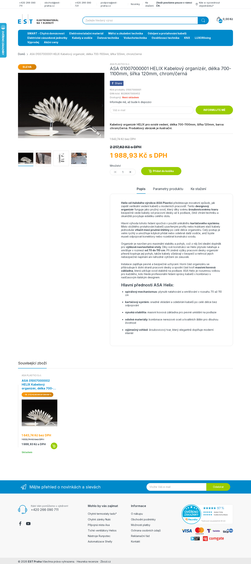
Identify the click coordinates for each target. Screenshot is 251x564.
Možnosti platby (140, 524)
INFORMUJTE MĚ (214, 109)
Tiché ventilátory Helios (102, 530)
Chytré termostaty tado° (102, 513)
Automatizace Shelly (100, 541)
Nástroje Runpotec (99, 536)
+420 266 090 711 (44, 510)
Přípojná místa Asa (99, 524)
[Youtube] (28, 524)
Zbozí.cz (105, 561)
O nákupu (137, 513)
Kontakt (135, 541)
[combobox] (145, 20)
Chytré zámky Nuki (99, 519)
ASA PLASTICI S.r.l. (120, 64)
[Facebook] (20, 524)
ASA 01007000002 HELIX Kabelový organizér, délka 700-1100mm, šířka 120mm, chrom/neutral (38, 384)
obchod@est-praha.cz (52, 4)
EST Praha (35, 561)
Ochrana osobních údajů (146, 530)
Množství (115, 165)
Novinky (135, 4)
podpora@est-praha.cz (109, 4)
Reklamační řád (140, 536)
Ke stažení (149, 4)
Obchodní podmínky (143, 519)
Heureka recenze (87, 561)
